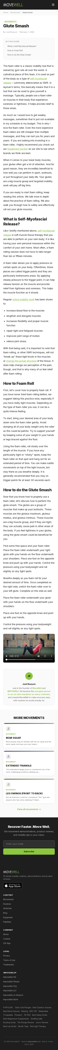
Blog (5, 913)
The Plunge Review (25, 1022)
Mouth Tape (23, 1026)
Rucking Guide (9, 1022)
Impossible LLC (9, 990)
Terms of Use (9, 960)
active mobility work (23, 299)
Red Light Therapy (38, 1026)
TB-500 (27, 1015)
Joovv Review (42, 1022)
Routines (7, 904)
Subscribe (29, 851)
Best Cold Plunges (23, 1007)
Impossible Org (10, 986)
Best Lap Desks (9, 1026)
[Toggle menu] (53, 5)
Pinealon (18, 1015)
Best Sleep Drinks (39, 1015)
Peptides (7, 922)
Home (5, 12)
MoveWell (37, 688)
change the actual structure (21, 361)
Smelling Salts (36, 1019)
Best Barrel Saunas (11, 1011)
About (5, 934)
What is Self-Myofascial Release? (21, 46)
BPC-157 (33, 1011)
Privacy (6, 955)
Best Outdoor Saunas (42, 1007)
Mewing (24, 1011)
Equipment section (17, 148)
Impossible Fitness (11, 981)
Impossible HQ (9, 977)
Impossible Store (10, 999)
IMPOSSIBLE (13, 691)
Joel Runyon (29, 684)
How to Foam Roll (15, 50)
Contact (6, 939)
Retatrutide (43, 1011)
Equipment (8, 917)
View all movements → (29, 809)
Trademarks (8, 964)
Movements (15, 12)
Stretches (7, 908)
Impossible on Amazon (13, 995)
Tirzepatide (8, 1015)
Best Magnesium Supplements (16, 1019)
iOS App (7, 943)
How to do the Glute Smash (19, 55)
